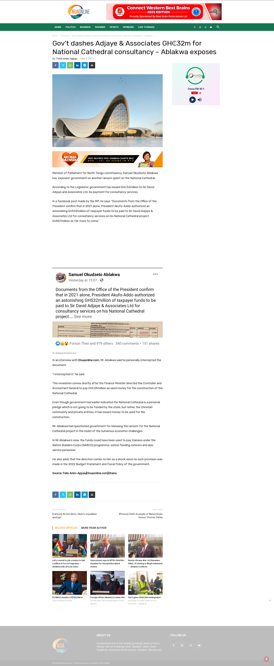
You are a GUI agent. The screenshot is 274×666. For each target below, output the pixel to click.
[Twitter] (205, 27)
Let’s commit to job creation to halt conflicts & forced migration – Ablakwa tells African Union (68, 563)
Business (85, 26)
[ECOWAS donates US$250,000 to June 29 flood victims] (69, 583)
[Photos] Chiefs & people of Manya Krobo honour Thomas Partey (141, 516)
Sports (114, 26)
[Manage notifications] (266, 659)
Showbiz (100, 26)
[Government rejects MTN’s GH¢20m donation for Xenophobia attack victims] (107, 546)
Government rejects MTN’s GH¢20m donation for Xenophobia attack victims (107, 563)
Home (58, 26)
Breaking (65, 35)
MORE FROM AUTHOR (94, 527)
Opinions (128, 26)
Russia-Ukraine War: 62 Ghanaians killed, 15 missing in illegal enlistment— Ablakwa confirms (145, 563)
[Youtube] (211, 27)
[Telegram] (85, 65)
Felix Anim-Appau (66, 58)
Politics (71, 26)
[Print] (92, 65)
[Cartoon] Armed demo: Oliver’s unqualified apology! (74, 516)
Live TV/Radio (146, 26)
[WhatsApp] (70, 65)
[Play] (192, 100)
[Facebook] (194, 27)
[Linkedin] (77, 65)
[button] (218, 27)
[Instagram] (200, 27)
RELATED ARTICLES (66, 527)
